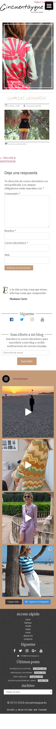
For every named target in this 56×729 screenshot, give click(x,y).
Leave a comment (17, 144)
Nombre (10, 230)
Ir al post (15, 81)
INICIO (28, 619)
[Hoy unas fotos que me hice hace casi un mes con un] (28, 571)
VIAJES (28, 629)
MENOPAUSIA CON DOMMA (21, 673)
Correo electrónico (16, 242)
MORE (28, 632)
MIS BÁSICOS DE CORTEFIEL (20, 669)
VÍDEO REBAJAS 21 (20, 677)
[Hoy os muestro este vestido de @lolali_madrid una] (28, 518)
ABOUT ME (28, 635)
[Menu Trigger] (49, 5)
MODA (28, 626)
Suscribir (27, 361)
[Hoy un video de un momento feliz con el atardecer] (28, 412)
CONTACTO (28, 639)
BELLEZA (28, 622)
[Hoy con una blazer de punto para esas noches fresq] (28, 465)
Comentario (12, 193)
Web (7, 255)
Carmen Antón (33, 106)
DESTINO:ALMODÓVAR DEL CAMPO (22, 680)
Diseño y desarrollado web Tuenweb (27, 710)
